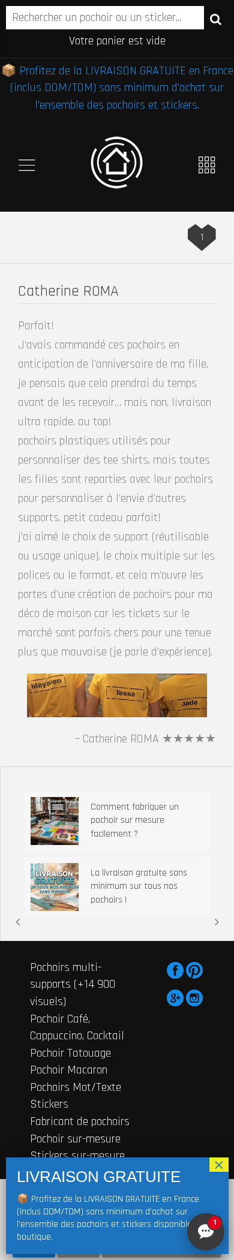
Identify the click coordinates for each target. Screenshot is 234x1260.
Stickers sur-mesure (77, 1155)
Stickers (49, 1104)
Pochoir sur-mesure (75, 1139)
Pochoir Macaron (68, 1070)
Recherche (215, 18)
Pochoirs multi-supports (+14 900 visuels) (72, 984)
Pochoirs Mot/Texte (75, 1087)
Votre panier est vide (117, 41)
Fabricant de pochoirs (80, 1121)
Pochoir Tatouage (70, 1053)
